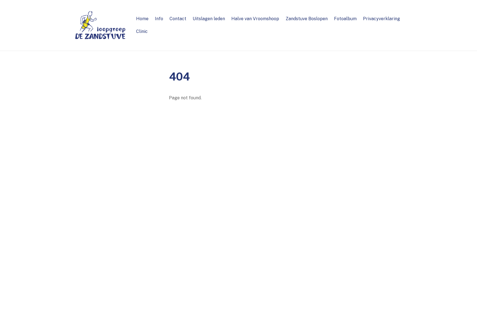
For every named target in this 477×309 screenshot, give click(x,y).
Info (159, 18)
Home (142, 18)
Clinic (142, 31)
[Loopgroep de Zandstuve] (100, 37)
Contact (177, 18)
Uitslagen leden (209, 18)
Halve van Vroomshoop (255, 18)
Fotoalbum (345, 18)
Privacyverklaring (381, 18)
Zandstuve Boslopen (307, 18)
